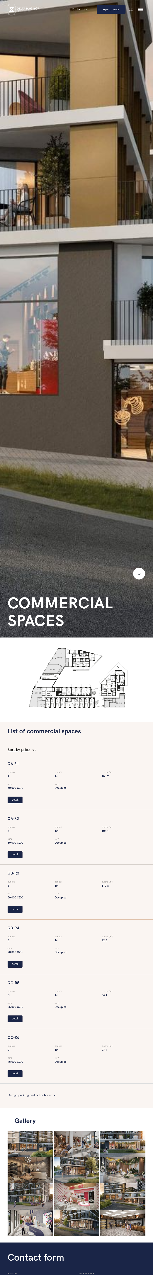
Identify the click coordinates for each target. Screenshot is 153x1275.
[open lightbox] (30, 1144)
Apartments (111, 9)
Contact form (81, 9)
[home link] (23, 9)
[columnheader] (18, 749)
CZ (130, 10)
